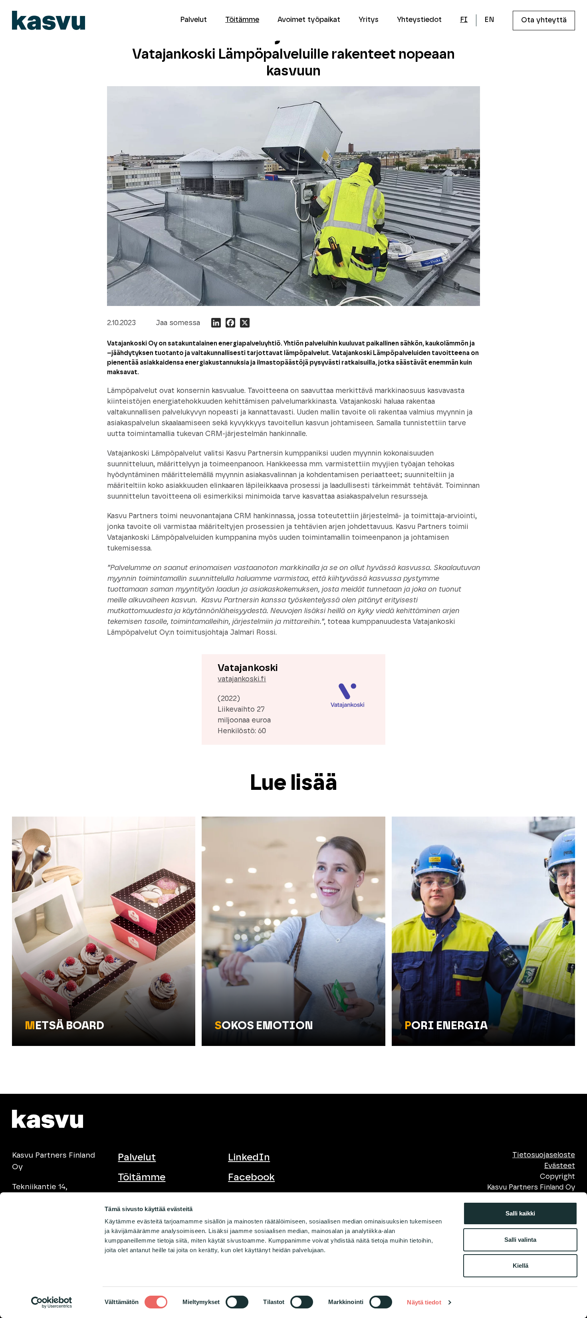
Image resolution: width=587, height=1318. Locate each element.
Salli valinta (520, 1239)
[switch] (237, 1302)
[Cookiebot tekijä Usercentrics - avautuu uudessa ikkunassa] (52, 1302)
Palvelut (193, 20)
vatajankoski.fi (242, 679)
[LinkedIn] (216, 324)
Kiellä (520, 1265)
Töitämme (242, 20)
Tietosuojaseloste (543, 1155)
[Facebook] (230, 324)
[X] (245, 324)
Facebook (251, 1177)
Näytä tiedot (424, 1302)
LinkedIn (249, 1157)
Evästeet (559, 1166)
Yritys (369, 20)
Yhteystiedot (419, 20)
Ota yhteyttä (544, 20)
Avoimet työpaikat (309, 20)
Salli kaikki (520, 1213)
